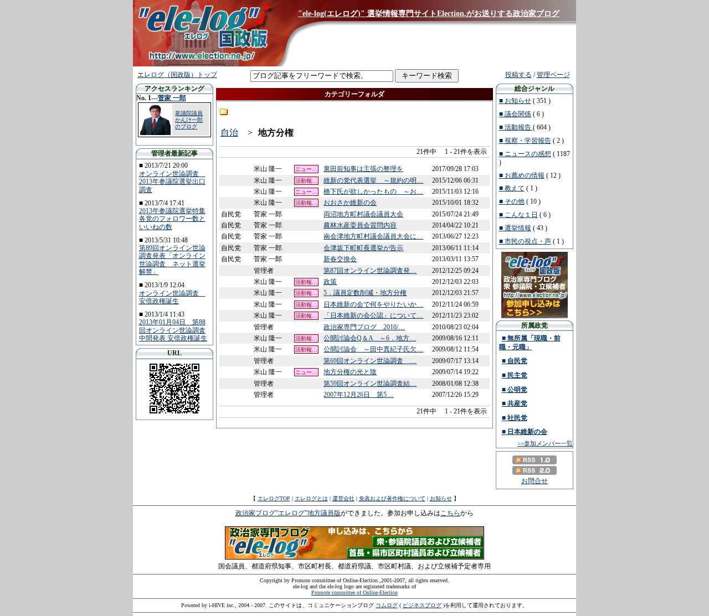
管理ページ (553, 75)
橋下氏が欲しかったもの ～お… (373, 191)
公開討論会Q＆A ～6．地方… (369, 338)
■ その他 (512, 201)
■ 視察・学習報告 (525, 140)
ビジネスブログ (422, 605)
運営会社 (343, 498)
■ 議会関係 (515, 114)
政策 (330, 282)
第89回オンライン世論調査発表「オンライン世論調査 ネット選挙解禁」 (172, 260)
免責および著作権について (392, 498)
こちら (450, 513)
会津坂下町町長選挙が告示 (363, 248)
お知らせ (441, 498)
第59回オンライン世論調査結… (370, 383)
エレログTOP (274, 498)
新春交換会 (340, 259)
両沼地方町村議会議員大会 (363, 214)
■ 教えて (512, 188)
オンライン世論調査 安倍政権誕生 (172, 297)
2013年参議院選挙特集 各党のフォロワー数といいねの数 (172, 219)
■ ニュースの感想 (525, 154)
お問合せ (534, 481)
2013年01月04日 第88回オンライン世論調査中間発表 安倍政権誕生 (173, 330)
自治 (229, 132)
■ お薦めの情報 (521, 175)
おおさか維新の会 (350, 202)
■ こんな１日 (518, 215)
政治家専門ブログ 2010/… (364, 327)
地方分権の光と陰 (350, 372)
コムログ (387, 605)
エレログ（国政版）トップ (177, 75)
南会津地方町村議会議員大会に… (373, 236)
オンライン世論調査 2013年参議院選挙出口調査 (172, 182)
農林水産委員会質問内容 (360, 225)
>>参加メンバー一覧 (545, 443)
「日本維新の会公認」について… (373, 315)
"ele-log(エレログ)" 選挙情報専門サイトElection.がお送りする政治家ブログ (428, 13)
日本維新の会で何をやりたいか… (373, 304)
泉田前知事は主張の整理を (363, 169)
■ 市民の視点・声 (525, 241)
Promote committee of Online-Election (354, 592)
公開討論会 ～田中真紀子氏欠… (373, 349)
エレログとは (311, 498)
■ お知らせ (515, 101)
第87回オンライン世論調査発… (370, 271)
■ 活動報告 (516, 127)
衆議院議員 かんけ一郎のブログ (189, 120)
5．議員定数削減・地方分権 (365, 293)
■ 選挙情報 (515, 228)
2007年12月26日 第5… (358, 394)
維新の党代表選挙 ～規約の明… (373, 180)
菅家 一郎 (172, 98)
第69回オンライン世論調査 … (370, 361)
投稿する (518, 75)
